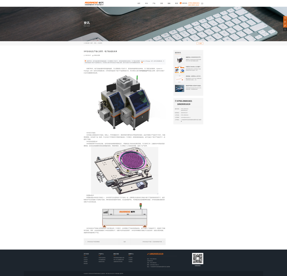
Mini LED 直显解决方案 (119, 259)
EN (202, 3)
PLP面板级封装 (102, 259)
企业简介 (86, 257)
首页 (139, 3)
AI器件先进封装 (102, 257)
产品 (154, 3)
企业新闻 (130, 257)
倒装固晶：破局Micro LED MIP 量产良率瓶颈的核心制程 (200, 76)
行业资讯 (100, 43)
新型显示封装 (101, 261)
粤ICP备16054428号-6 (110, 273)
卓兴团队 (86, 261)
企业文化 (86, 259)
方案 (161, 3)
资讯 (95, 43)
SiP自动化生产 (90, 228)
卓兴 (146, 3)
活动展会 (130, 261)
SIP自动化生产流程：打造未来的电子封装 (153, 241)
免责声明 (121, 273)
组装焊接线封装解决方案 (119, 257)
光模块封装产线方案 (118, 261)
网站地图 (117, 273)
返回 (200, 43)
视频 (169, 3)
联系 (176, 3)
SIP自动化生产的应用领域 (92, 241)
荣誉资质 (86, 263)
